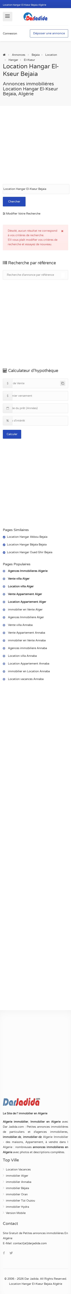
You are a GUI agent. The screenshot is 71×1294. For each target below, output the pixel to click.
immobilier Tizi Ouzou (20, 1200)
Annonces (18, 55)
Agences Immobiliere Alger (26, 617)
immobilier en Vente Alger (25, 609)
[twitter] (11, 1253)
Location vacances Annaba (26, 679)
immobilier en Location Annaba (29, 671)
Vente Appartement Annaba (26, 632)
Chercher (14, 201)
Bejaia (36, 55)
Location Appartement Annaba (28, 663)
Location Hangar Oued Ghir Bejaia (29, 552)
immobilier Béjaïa (17, 1188)
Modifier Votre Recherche (22, 213)
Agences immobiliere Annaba (27, 648)
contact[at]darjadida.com (30, 1243)
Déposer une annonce (49, 33)
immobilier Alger (17, 1175)
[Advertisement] (35, 145)
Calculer (12, 434)
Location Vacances (18, 1169)
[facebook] (4, 1253)
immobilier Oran (17, 1194)
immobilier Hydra (17, 1206)
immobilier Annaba (18, 1182)
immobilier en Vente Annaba (27, 640)
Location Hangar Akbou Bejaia (27, 537)
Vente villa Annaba (20, 625)
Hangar (13, 60)
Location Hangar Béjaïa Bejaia (27, 544)
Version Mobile (16, 1213)
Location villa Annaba (22, 656)
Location (51, 55)
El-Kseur (29, 60)
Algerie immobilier (15, 1121)
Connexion (10, 33)
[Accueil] (4, 55)
